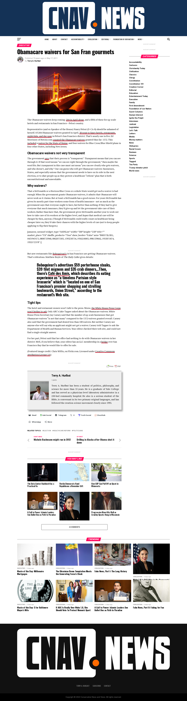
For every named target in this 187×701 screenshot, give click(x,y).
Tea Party (133, 165)
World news (134, 171)
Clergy (132, 78)
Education (133, 93)
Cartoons (133, 65)
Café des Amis (58, 273)
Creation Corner (136, 87)
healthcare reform (61, 431)
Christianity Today (137, 68)
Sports (132, 158)
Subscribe (97, 685)
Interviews (133, 121)
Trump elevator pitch (138, 168)
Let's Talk (133, 130)
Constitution (134, 81)
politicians (78, 431)
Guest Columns (136, 112)
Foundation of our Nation (123, 39)
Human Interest (136, 115)
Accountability (77, 39)
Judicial (132, 124)
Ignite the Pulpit (136, 118)
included (31, 143)
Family (132, 102)
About (54, 39)
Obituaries (133, 146)
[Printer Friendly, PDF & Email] (113, 366)
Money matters (135, 140)
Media (132, 137)
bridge (104, 341)
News (140, 39)
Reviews (132, 152)
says (47, 158)
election (47, 431)
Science (132, 155)
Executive (133, 99)
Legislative (134, 127)
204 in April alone (75, 119)
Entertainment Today (138, 96)
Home (47, 39)
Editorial (105, 39)
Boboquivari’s (60, 253)
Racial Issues (135, 149)
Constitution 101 (136, 84)
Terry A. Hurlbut (34, 61)
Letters (132, 133)
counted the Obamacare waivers (69, 139)
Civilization (92, 39)
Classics (132, 75)
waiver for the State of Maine (53, 143)
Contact (64, 39)
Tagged (132, 161)
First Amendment (136, 106)
